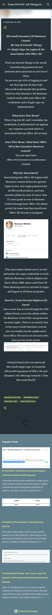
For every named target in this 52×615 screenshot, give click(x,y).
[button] (5, 28)
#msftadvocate (28, 401)
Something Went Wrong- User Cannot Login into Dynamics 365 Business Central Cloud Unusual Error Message (25, 577)
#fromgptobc (10, 401)
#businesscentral (12, 397)
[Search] (48, 4)
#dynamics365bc (31, 397)
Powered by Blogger (27, 611)
